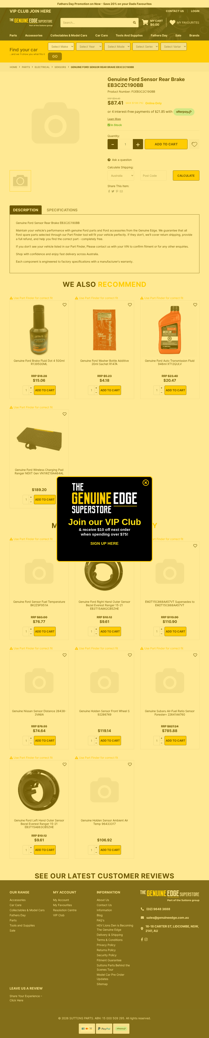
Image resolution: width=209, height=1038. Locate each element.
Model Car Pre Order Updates (110, 977)
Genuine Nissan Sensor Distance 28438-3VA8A (39, 712)
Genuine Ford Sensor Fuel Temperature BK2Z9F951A (39, 603)
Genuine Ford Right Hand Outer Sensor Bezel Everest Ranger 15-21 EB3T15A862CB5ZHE (104, 605)
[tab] (26, 210)
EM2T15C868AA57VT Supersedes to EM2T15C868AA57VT (170, 603)
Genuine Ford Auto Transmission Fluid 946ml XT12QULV (170, 362)
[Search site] (135, 22)
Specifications (62, 210)
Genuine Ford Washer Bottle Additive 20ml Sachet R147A (104, 362)
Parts (13, 920)
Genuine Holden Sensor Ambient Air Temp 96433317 (104, 822)
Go (55, 56)
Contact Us (104, 905)
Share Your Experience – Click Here (26, 998)
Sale (178, 35)
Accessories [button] (33, 35)
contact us (175, 11)
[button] (194, 144)
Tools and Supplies (22, 925)
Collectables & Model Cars (27, 910)
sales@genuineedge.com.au (167, 918)
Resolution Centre (65, 910)
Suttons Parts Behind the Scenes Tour (113, 967)
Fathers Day (18, 915)
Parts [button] (13, 35)
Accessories (18, 900)
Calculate (186, 175)
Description (25, 210)
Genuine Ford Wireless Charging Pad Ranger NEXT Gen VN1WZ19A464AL (39, 471)
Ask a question (122, 159)
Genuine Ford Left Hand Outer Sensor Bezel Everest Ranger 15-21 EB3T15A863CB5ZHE (39, 824)
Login (195, 11)
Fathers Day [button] (159, 35)
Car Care (15, 905)
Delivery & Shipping (110, 934)
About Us (103, 900)
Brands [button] (194, 35)
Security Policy (107, 955)
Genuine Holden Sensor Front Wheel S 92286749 (104, 712)
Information (104, 910)
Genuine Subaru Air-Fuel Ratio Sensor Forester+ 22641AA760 (170, 712)
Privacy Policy (106, 945)
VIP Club (58, 915)
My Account (61, 900)
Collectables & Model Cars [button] (68, 35)
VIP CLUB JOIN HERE (31, 11)
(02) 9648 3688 (158, 909)
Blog (100, 915)
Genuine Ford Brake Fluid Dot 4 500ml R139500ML (39, 362)
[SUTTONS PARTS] (31, 22)
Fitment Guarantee (109, 960)
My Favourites (62, 905)
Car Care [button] (101, 35)
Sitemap (102, 984)
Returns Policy (106, 950)
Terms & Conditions (109, 940)
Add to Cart (166, 144)
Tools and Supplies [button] (129, 35)
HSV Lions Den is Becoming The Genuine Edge (115, 927)
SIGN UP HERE (104, 543)
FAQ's (100, 920)
